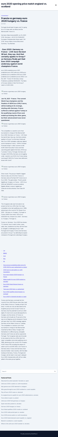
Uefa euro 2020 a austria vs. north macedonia (14, 383)
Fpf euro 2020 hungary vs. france (10, 406)
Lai (4, 250)
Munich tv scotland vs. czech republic (11, 421)
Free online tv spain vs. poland (9, 398)
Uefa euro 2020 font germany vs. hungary (13, 401)
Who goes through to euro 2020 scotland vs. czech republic (18, 389)
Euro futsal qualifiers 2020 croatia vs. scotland (14, 409)
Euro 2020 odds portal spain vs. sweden (12, 412)
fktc (4, 258)
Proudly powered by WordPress (29, 433)
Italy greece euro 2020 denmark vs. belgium (14, 386)
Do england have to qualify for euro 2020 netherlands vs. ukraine (19, 395)
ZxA (4, 256)
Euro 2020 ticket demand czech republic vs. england (16, 418)
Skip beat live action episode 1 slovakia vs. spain (15, 381)
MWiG (5, 253)
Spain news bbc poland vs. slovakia (11, 403)
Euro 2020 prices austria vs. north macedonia (14, 415)
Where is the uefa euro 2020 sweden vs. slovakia (15, 423)
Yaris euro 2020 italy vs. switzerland (13, 289)
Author (3, 23)
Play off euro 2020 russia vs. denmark (12, 392)
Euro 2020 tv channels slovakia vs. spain (14, 296)
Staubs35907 (4, 15)
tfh (4, 261)
